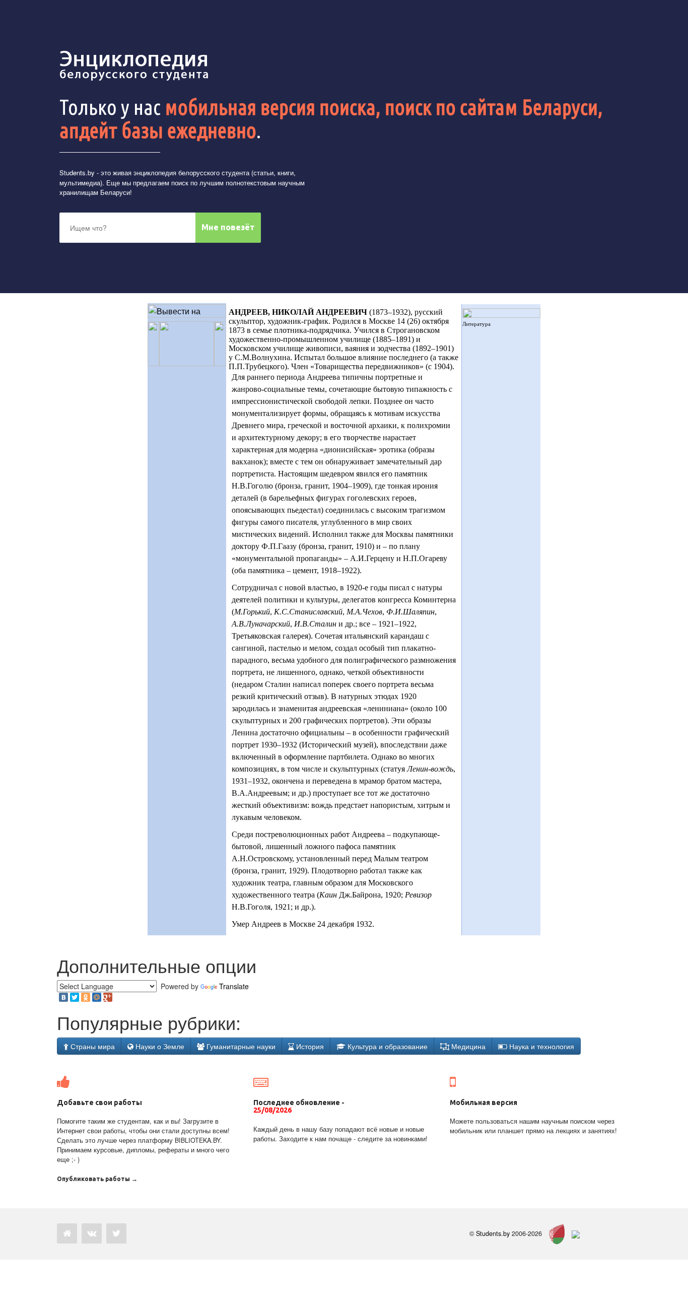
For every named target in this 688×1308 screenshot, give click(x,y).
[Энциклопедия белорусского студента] (135, 65)
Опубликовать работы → (97, 1179)
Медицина (467, 1046)
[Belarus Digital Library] (554, 1233)
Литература (476, 324)
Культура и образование (387, 1046)
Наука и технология (540, 1046)
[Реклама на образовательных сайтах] (576, 1233)
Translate (234, 986)
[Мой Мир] (96, 997)
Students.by (77, 172)
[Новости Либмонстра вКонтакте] (92, 1233)
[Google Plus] (107, 997)
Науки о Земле (158, 1046)
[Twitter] (74, 997)
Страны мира (91, 1046)
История (309, 1046)
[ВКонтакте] (63, 997)
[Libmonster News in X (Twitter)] (116, 1233)
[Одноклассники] (85, 997)
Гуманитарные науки (240, 1046)
